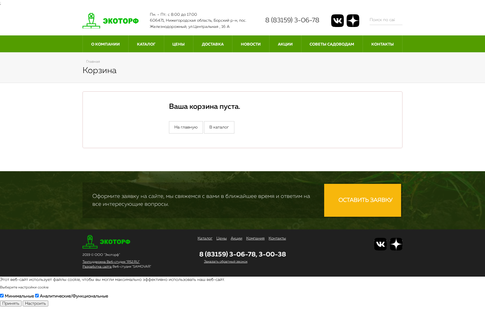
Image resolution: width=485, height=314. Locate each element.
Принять (10, 303)
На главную (186, 127)
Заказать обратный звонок (226, 261)
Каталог (146, 44)
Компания (255, 238)
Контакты (382, 44)
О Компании (105, 44)
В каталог (219, 127)
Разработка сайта (97, 266)
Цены (178, 44)
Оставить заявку (365, 200)
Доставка (213, 44)
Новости (251, 44)
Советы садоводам (332, 44)
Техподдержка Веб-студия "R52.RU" (111, 262)
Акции (285, 44)
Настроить (35, 303)
